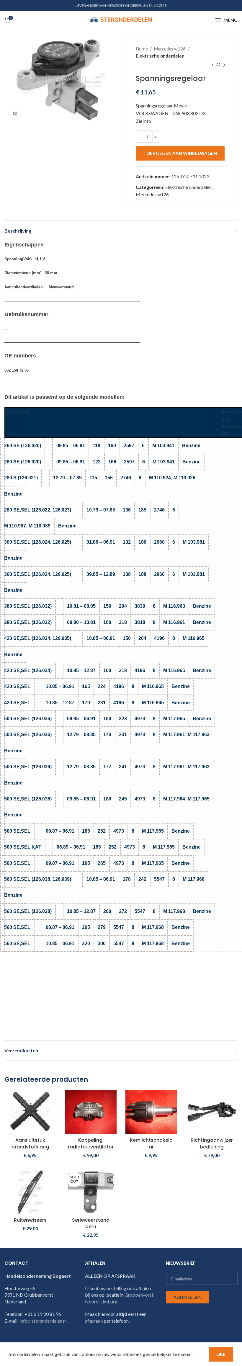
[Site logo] (121, 19)
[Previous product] (212, 65)
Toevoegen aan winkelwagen (180, 153)
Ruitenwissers (30, 1220)
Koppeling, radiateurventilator (91, 1143)
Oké (220, 1354)
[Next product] (224, 65)
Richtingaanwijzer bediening (212, 1143)
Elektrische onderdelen (160, 55)
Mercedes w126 (170, 48)
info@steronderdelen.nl (43, 1320)
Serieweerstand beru (90, 1223)
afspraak (94, 1320)
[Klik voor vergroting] (15, 114)
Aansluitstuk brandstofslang (30, 1143)
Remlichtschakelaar (151, 1143)
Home (142, 48)
